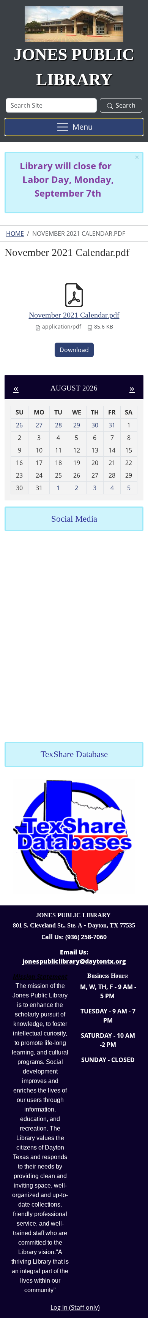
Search (125, 105)
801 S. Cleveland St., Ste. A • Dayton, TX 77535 (74, 925)
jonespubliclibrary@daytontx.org (74, 961)
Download (74, 350)
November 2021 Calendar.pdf (74, 315)
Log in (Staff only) (75, 1307)
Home (15, 233)
